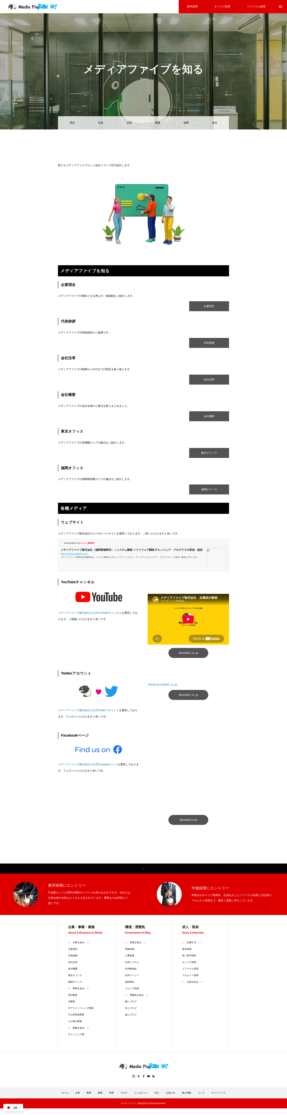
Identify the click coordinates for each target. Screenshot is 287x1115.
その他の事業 (75, 1021)
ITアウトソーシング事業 (81, 1008)
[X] (138, 1076)
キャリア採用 (189, 962)
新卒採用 (186, 949)
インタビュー (141, 1092)
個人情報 (186, 1092)
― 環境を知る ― (135, 942)
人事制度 (129, 955)
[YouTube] (148, 1076)
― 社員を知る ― (192, 982)
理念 (72, 122)
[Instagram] (133, 1076)
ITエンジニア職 (76, 1034)
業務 (100, 1092)
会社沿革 (209, 379)
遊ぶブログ (131, 1014)
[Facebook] (143, 1076)
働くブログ (131, 1001)
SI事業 (71, 1001)
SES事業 (72, 995)
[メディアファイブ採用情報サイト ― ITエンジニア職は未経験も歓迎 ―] (32, 6)
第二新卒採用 (189, 955)
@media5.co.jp (188, 819)
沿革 (129, 122)
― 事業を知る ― (78, 988)
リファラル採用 (190, 968)
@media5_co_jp (188, 652)
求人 (157, 1092)
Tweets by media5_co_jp (162, 684)
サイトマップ (218, 1092)
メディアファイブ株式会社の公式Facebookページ (88, 764)
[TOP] (143, 868)
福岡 (186, 122)
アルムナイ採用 (190, 975)
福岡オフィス (209, 489)
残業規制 (129, 949)
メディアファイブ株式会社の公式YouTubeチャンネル (90, 612)
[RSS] (153, 1076)
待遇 (111, 1092)
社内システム (132, 962)
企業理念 (209, 306)
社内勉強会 (131, 968)
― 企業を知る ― (78, 942)
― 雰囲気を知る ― (136, 995)
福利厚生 (129, 982)
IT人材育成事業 (76, 1014)
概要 (157, 122)
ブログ (123, 1092)
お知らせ (170, 1092)
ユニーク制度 (132, 988)
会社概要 (209, 416)
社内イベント (132, 975)
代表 (100, 122)
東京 (214, 122)
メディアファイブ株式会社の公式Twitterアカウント (88, 710)
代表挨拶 (209, 342)
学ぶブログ (131, 1008)
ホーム (65, 1092)
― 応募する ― (191, 942)
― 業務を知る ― (78, 1028)
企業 (77, 1092)
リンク (201, 1092)
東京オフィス (209, 452)
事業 (89, 1092)
